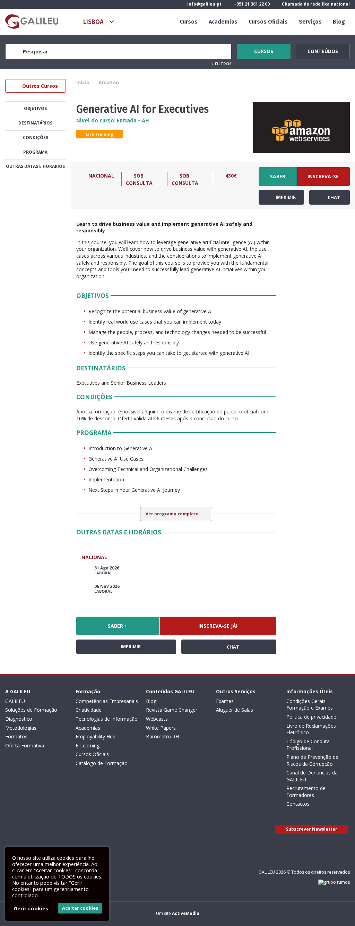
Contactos (298, 803)
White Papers (161, 727)
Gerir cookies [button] (31, 908)
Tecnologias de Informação (107, 718)
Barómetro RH (162, 736)
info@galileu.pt (204, 4)
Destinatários (35, 123)
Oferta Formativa (24, 745)
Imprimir (285, 197)
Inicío (82, 82)
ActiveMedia (185, 913)
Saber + (277, 179)
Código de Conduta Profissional (308, 745)
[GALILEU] (31, 21)
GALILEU (15, 701)
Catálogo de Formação (102, 763)
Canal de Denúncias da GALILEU (312, 776)
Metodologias (20, 727)
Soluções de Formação (31, 709)
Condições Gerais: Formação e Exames (309, 704)
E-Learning (87, 745)
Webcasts (157, 718)
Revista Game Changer (171, 709)
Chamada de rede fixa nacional (315, 4)
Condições (35, 137)
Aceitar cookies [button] (80, 908)
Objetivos (35, 108)
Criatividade (89, 709)
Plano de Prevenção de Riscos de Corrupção (312, 760)
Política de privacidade (311, 716)
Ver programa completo (173, 514)
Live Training (99, 134)
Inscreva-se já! (323, 179)
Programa (35, 152)
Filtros (221, 63)
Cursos (189, 21)
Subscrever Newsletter (311, 829)
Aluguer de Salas (234, 709)
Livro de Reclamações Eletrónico (311, 729)
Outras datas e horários (35, 166)
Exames (225, 701)
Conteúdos (323, 50)
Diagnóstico (18, 718)
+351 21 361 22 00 (251, 4)
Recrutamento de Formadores (306, 791)
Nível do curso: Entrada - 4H (112, 120)
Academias (223, 21)
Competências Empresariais (107, 701)
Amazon (108, 82)
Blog (339, 21)
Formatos (16, 736)
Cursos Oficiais (268, 21)
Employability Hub (95, 736)
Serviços (310, 21)
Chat (333, 197)
